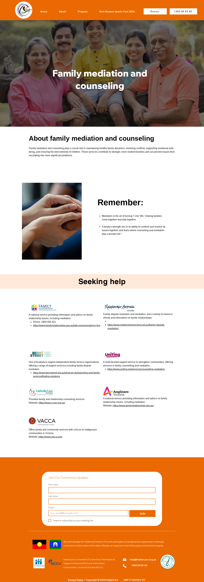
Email (51, 507)
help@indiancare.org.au (143, 559)
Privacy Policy (75, 579)
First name (53, 484)
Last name (53, 496)
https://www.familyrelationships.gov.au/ (133, 405)
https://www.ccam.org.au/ (51, 402)
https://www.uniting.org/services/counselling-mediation (136, 369)
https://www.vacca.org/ (50, 436)
